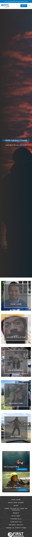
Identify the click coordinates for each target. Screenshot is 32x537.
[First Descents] (5, 6)
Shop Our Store (16, 502)
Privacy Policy (16, 525)
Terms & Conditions (16, 528)
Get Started (22, 490)
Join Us (23, 5)
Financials (16, 519)
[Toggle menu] (30, 5)
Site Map (16, 516)
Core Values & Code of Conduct (16, 509)
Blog (16, 505)
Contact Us (16, 522)
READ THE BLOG (22, 469)
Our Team (16, 500)
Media (16, 513)
